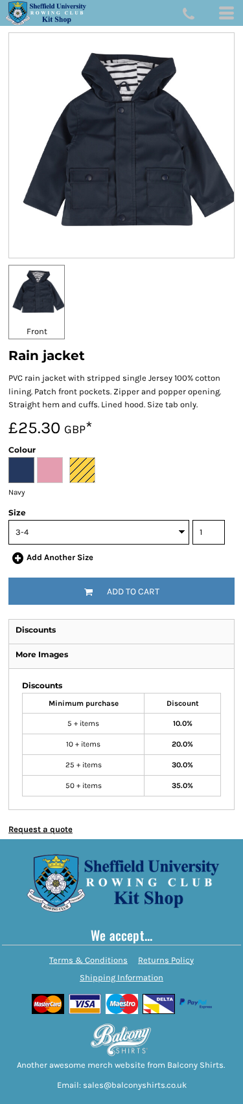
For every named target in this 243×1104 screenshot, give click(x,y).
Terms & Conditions (88, 960)
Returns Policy (166, 960)
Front (37, 331)
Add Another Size (60, 557)
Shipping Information (121, 977)
